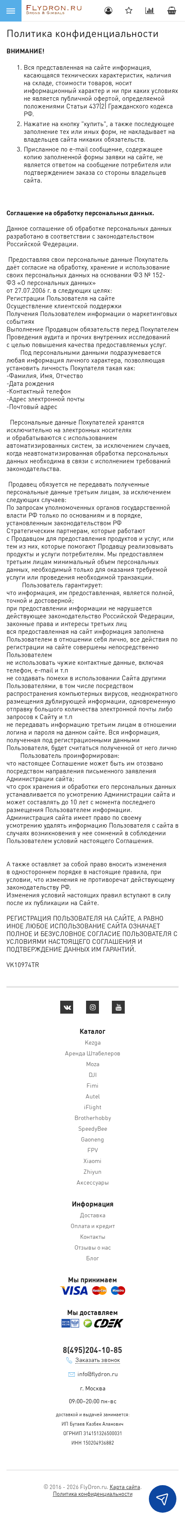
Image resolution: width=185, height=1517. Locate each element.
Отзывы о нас (92, 1247)
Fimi (92, 1085)
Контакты (92, 1236)
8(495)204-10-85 (92, 1350)
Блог (92, 1258)
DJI (93, 1074)
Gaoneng (92, 1139)
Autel (93, 1096)
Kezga (93, 1042)
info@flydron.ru (97, 1373)
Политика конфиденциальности (93, 1493)
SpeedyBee (92, 1128)
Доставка (92, 1215)
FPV (92, 1150)
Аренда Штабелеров (92, 1053)
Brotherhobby (92, 1117)
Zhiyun (92, 1171)
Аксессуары (93, 1182)
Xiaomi (92, 1160)
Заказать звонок (97, 1359)
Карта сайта (125, 1486)
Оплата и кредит (93, 1225)
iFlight (93, 1107)
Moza (92, 1063)
